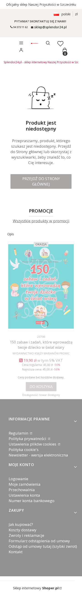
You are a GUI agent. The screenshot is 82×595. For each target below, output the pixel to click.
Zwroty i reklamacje (26, 535)
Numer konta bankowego (31, 500)
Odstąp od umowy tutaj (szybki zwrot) (43, 546)
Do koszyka (41, 386)
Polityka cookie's (23, 449)
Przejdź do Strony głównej (41, 181)
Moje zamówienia (25, 484)
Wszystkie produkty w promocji (41, 221)
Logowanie (18, 478)
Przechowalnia (22, 489)
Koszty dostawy (22, 529)
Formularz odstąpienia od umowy (39, 540)
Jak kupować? (21, 524)
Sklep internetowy (36, 588)
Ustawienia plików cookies (33, 444)
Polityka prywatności (28, 438)
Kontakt (16, 551)
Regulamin (19, 433)
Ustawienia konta (24, 495)
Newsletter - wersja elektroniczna (38, 455)
